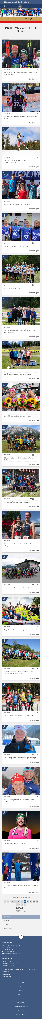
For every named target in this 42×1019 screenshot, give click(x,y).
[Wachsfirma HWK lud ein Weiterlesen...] (21, 569)
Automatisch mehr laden (22, 898)
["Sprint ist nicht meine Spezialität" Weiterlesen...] (21, 97)
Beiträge (21, 1010)
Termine (6, 925)
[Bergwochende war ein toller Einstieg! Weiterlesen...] (21, 483)
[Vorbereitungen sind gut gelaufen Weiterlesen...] (21, 141)
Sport (21, 908)
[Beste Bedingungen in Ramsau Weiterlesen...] (21, 439)
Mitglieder (21, 1002)
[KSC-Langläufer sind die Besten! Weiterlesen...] (21, 866)
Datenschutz (6, 977)
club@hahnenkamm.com (12, 954)
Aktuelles (7, 917)
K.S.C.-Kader (8, 929)
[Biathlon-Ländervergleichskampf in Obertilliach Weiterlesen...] (21, 739)
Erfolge (21, 991)
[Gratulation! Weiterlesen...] (21, 397)
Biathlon (21, 911)
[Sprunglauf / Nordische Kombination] (4, 215)
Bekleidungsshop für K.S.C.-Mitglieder (17, 2)
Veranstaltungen (21, 1006)
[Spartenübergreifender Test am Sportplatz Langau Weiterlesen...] (21, 227)
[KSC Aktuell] (4, 41)
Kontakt (21, 995)
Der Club (21, 983)
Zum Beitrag (33, 79)
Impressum (6, 975)
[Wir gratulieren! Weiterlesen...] (21, 53)
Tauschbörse (21, 1014)
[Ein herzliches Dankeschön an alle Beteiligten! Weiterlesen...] (21, 653)
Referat (6, 921)
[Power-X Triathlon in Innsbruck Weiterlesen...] (21, 525)
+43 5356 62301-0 (9, 952)
